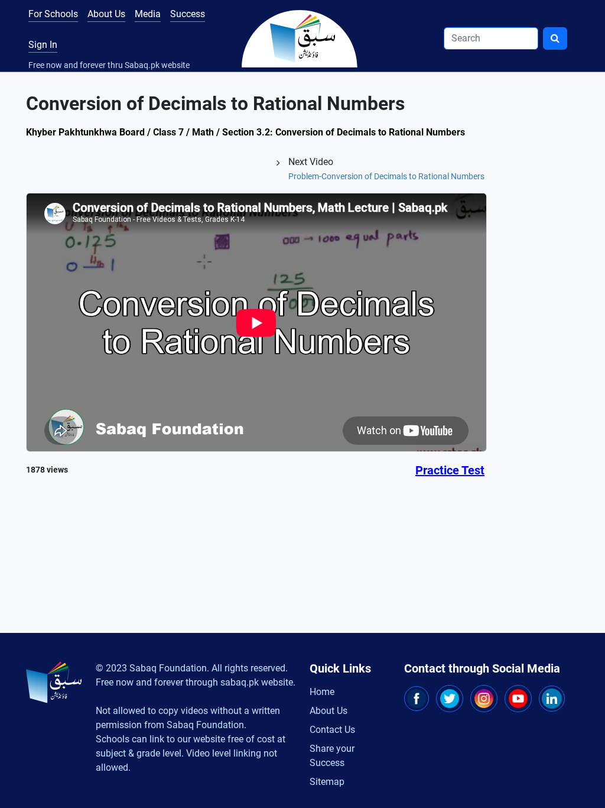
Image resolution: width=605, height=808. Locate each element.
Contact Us (332, 729)
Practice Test (449, 470)
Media (148, 14)
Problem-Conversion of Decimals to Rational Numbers (386, 176)
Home (322, 691)
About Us (106, 14)
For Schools (53, 14)
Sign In (42, 44)
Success (187, 14)
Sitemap (327, 781)
